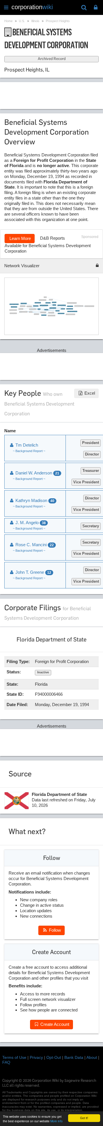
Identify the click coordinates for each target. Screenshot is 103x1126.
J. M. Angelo (30, 522)
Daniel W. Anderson (36, 472)
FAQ (6, 1062)
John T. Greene (32, 572)
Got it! (84, 1118)
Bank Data (73, 1057)
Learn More (19, 238)
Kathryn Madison (34, 500)
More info (56, 1121)
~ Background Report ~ (29, 451)
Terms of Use (14, 1057)
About (91, 1057)
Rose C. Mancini (34, 544)
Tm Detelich (26, 445)
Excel (89, 393)
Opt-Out (53, 1057)
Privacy (36, 1057)
